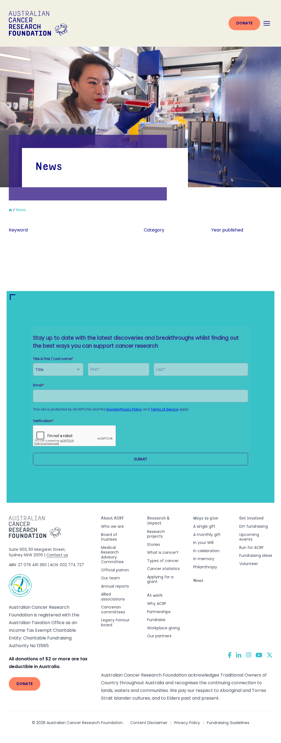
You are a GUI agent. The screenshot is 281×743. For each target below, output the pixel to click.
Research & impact (158, 521)
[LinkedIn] (238, 655)
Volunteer (248, 563)
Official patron (115, 570)
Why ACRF (156, 603)
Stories (153, 544)
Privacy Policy (187, 722)
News (198, 581)
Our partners (159, 636)
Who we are (112, 526)
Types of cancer (163, 560)
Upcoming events (249, 537)
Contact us (57, 555)
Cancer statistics (163, 568)
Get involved (251, 518)
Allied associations (113, 596)
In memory (203, 559)
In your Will (203, 542)
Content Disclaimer (148, 722)
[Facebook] (230, 655)
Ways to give (205, 518)
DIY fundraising (253, 526)
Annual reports (115, 586)
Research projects (156, 534)
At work (155, 595)
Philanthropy (205, 567)
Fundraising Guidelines (228, 722)
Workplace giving (163, 628)
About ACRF (112, 518)
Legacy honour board (115, 622)
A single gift (204, 526)
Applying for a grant (160, 579)
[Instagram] (248, 655)
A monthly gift (207, 534)
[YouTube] (258, 655)
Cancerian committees (113, 609)
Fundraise (156, 619)
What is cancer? (162, 552)
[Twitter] (269, 655)
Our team (110, 578)
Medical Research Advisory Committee (112, 555)
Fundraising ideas (255, 555)
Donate (244, 23)
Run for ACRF (251, 547)
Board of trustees (109, 537)
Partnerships (159, 611)
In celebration (206, 551)
